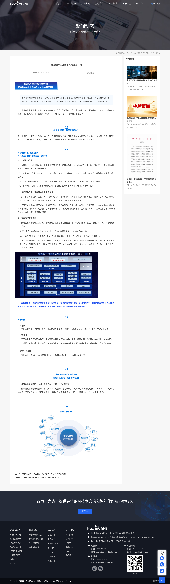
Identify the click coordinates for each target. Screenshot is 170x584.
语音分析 (51, 548)
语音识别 (51, 535)
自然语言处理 (53, 544)
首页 (58, 3)
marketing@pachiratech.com (107, 552)
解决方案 (85, 3)
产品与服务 (72, 3)
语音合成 (51, 539)
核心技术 (113, 3)
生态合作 (99, 3)
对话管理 (51, 557)
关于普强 (126, 3)
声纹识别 (51, 561)
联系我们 (140, 3)
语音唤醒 (51, 552)
